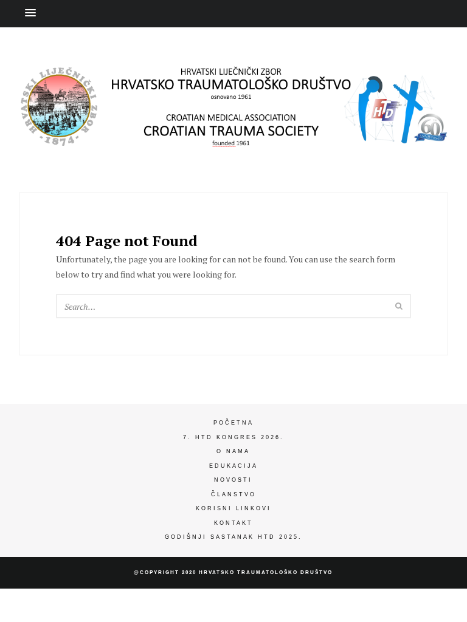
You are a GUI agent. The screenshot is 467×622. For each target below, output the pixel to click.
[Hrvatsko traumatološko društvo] (234, 137)
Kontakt (233, 523)
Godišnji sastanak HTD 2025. (233, 537)
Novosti (233, 480)
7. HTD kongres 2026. (233, 437)
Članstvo (233, 494)
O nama (233, 451)
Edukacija (233, 466)
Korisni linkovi (233, 508)
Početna (233, 423)
